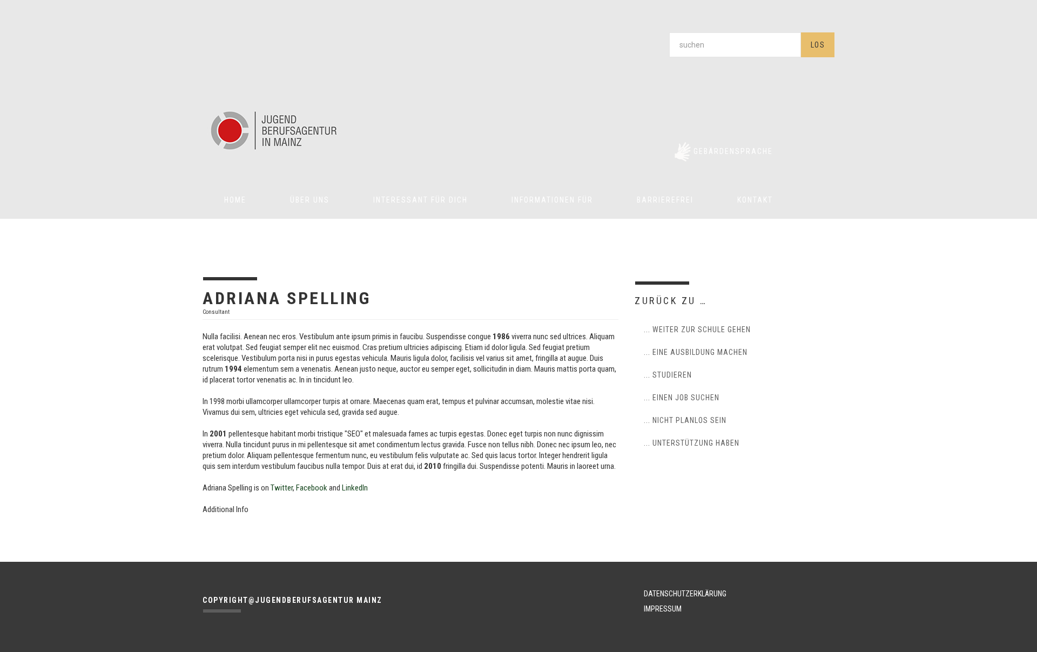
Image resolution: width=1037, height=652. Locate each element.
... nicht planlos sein (685, 420)
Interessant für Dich (420, 200)
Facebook (311, 488)
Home (235, 200)
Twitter (282, 488)
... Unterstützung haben (691, 443)
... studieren (668, 375)
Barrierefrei (665, 200)
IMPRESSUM (663, 608)
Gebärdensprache (733, 151)
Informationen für (552, 200)
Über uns (309, 200)
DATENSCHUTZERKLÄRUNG (685, 593)
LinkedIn (355, 488)
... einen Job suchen (681, 397)
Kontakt (755, 200)
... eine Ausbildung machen (696, 352)
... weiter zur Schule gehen (697, 329)
